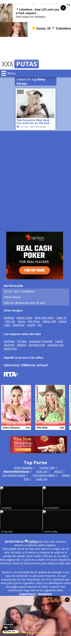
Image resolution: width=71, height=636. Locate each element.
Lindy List (41, 479)
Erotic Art (42, 471)
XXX (19, 64)
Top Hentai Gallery (43, 475)
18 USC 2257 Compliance (19, 291)
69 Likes (24, 126)
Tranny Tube (47, 467)
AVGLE (58, 471)
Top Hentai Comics (14, 475)
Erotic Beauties (23, 467)
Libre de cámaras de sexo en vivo (24, 303)
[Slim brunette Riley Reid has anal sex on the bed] (36, 117)
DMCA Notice (12, 297)
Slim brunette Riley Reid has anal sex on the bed (33, 122)
